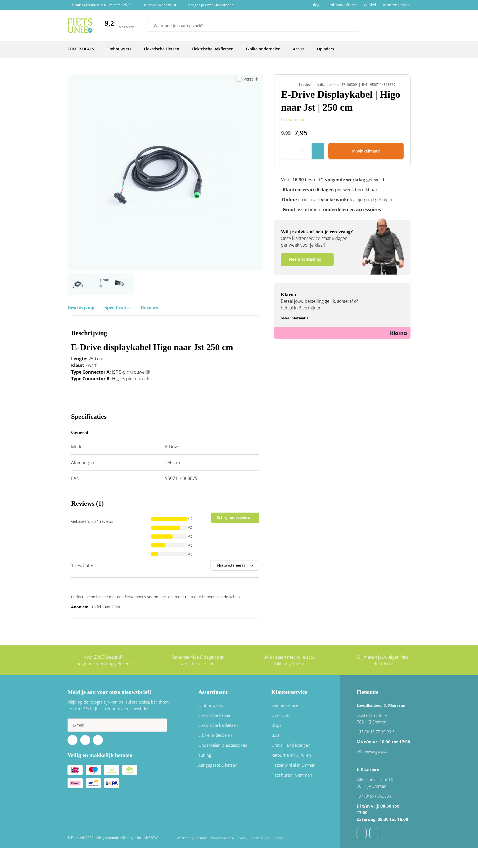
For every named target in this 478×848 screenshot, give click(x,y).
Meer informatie (294, 318)
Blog (315, 4)
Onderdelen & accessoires (222, 745)
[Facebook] (72, 740)
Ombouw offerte (341, 4)
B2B (275, 735)
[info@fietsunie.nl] (362, 833)
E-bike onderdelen (215, 735)
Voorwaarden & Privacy (228, 838)
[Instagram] (98, 740)
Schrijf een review (233, 517)
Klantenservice (397, 4)
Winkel (370, 4)
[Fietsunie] (79, 25)
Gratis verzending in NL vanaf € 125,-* (101, 4)
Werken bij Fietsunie (192, 838)
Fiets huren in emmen (291, 775)
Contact (278, 838)
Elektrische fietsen (215, 715)
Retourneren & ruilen (291, 755)
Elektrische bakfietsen (218, 725)
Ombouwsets (210, 705)
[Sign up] (160, 725)
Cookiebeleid (259, 838)
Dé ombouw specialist (159, 4)
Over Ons (280, 715)
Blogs (276, 725)
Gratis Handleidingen (290, 745)
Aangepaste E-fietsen (217, 765)
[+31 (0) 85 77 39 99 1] (374, 833)
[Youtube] (85, 740)
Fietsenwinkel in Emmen (293, 765)
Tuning (204, 755)
